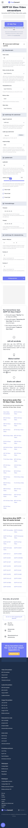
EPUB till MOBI (4, 725)
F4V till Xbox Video (19, 477)
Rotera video (6, 95)
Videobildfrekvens (7, 85)
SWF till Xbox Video (6, 424)
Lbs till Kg (3, 751)
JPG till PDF (4, 702)
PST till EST (4, 738)
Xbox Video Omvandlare (6, 413)
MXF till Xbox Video (6, 472)
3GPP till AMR (18, 574)
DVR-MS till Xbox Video (7, 448)
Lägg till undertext (7, 119)
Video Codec (6, 54)
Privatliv (3, 799)
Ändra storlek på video (8, 70)
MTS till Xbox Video (6, 419)
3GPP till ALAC (7, 578)
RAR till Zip (4, 736)
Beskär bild (4, 771)
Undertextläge (6, 141)
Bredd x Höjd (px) (7, 239)
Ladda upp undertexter (8, 131)
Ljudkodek (5, 162)
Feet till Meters (5, 756)
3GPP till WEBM (18, 558)
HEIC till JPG (4, 708)
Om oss (3, 793)
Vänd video (5, 105)
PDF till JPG (4, 705)
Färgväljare (4, 774)
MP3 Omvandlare (5, 687)
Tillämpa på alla (12, 278)
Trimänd (5, 220)
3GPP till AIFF (7, 570)
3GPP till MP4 (7, 566)
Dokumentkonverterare (6, 728)
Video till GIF (4, 675)
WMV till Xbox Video (7, 489)
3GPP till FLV (6, 554)
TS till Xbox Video (8, 459)
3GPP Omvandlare (8, 530)
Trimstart (5, 208)
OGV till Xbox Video (6, 507)
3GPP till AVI (17, 562)
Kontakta (3, 805)
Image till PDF (4, 710)
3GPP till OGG (18, 587)
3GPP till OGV (17, 566)
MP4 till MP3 (4, 690)
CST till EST (4, 741)
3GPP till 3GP (7, 562)
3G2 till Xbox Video (17, 454)
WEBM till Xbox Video (7, 495)
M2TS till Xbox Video (18, 413)
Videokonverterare (5, 680)
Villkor (3, 801)
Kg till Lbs (3, 753)
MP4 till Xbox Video (17, 501)
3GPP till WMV (18, 554)
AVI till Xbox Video (8, 500)
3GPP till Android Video (18, 537)
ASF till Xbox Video (6, 454)
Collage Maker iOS (5, 784)
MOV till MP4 (4, 677)
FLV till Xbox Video (19, 483)
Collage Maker (4, 766)
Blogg (2, 795)
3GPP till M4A (7, 587)
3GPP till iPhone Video (7, 537)
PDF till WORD (4, 720)
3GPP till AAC (17, 570)
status (2, 807)
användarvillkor (17, 35)
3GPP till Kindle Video (7, 549)
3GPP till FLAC (18, 582)
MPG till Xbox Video (17, 436)
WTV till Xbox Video (6, 466)
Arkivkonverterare (5, 743)
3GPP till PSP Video (7, 543)
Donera (3, 797)
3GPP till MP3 (7, 574)
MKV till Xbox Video (17, 489)
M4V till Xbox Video (6, 430)
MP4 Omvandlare (5, 672)
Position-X (5, 252)
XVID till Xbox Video (17, 466)
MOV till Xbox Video (6, 483)
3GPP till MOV (18, 548)
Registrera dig (19, 28)
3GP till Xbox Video (17, 495)
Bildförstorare (4, 769)
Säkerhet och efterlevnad (7, 803)
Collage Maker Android (6, 781)
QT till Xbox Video (18, 430)
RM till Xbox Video (8, 435)
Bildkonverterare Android (7, 786)
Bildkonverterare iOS (6, 789)
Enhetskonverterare (6, 759)
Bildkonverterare (5, 713)
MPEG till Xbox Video (18, 419)
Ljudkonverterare (5, 695)
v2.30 (12, 814)
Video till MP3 (4, 693)
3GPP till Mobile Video (18, 531)
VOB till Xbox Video (17, 442)
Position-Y (5, 263)
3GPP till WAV (17, 578)
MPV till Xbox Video (17, 460)
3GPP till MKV (7, 558)
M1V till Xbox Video (17, 472)
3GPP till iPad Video (17, 543)
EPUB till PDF (4, 723)
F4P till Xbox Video (6, 478)
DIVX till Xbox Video (7, 442)
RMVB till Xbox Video (18, 448)
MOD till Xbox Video (17, 424)
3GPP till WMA (7, 582)
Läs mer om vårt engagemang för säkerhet (14, 617)
